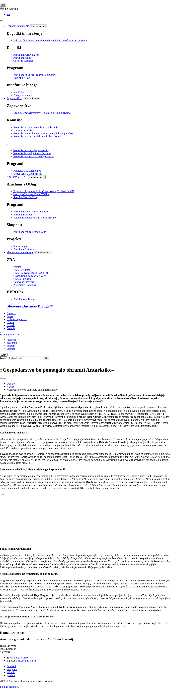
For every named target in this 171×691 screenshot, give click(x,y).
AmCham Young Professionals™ (30, 211)
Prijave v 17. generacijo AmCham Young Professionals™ (43, 191)
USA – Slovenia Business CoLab (31, 272)
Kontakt (11, 325)
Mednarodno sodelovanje (20, 252)
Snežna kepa (20, 246)
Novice (10, 322)
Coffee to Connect (23, 60)
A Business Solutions (24, 285)
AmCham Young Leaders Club (29, 231)
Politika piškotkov (9, 686)
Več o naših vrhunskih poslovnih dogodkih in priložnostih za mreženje (50, 40)
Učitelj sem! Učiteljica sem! (27, 173)
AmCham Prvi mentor (25, 249)
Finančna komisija (23, 130)
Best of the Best (21, 77)
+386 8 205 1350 (19, 657)
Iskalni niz (5, 358)
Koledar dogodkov (17, 319)
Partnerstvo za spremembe (27, 170)
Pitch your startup (22, 95)
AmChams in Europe (24, 299)
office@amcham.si (26, 660)
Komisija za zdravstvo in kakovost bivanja (35, 127)
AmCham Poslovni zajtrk (26, 54)
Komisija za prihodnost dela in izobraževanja (37, 136)
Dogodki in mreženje (18, 25)
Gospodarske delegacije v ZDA (30, 275)
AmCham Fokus (22, 57)
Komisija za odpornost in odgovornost (33, 156)
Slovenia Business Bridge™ (30, 306)
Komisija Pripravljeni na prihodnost (32, 153)
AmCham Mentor (22, 214)
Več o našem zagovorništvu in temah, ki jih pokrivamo (42, 112)
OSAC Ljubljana (22, 278)
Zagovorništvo (14, 98)
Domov (11, 383)
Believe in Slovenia (23, 281)
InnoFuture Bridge (23, 92)
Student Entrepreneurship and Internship (34, 217)
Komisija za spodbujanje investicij (31, 150)
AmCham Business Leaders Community (34, 74)
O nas (10, 316)
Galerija (11, 328)
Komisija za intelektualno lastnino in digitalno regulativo (43, 133)
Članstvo (11, 313)
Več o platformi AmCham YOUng (31, 194)
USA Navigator (21, 269)
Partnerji (17, 266)
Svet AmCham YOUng (25, 197)
